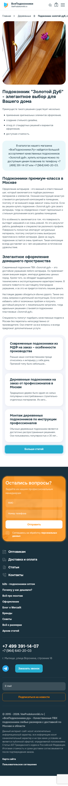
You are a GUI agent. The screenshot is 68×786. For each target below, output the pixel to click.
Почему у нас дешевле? (17, 590)
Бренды (7, 613)
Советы (7, 619)
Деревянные (24, 16)
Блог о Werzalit (11, 607)
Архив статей (10, 630)
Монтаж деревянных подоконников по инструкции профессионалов (33, 419)
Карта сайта (9, 759)
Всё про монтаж (12, 595)
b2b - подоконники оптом (18, 584)
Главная (6, 16)
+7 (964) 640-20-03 (16, 650)
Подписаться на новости (34, 697)
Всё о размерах (12, 625)
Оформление (10, 601)
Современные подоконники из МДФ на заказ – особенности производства (34, 347)
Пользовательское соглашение (19, 764)
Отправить (34, 524)
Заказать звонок (29, 668)
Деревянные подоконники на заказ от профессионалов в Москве (33, 383)
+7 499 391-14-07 (20, 646)
